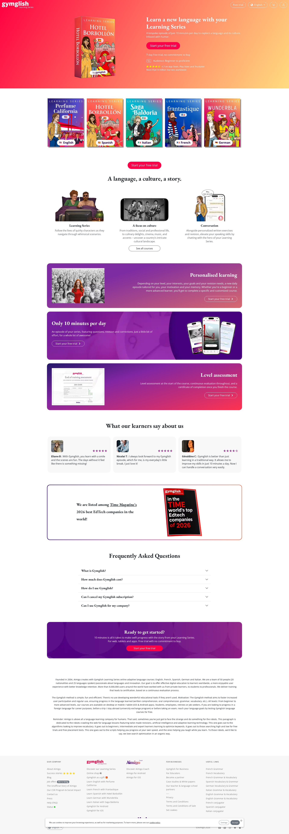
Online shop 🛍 (94, 773)
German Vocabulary (216, 785)
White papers (188, 781)
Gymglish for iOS (95, 810)
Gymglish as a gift (96, 777)
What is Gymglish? (93, 571)
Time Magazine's (123, 504)
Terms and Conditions (177, 801)
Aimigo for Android (136, 773)
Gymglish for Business (177, 769)
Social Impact (74, 790)
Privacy (169, 797)
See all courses (144, 248)
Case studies (172, 781)
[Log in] (283, 5)
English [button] (258, 4)
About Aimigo (54, 769)
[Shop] (273, 5)
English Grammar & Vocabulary (221, 798)
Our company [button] (54, 762)
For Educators (173, 773)
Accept (235, 822)
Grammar (233, 781)
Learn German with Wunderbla (102, 797)
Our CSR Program (56, 790)
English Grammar (215, 794)
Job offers (57, 781)
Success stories (54, 773)
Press (49, 798)
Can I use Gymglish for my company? (105, 605)
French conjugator (215, 802)
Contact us (52, 794)
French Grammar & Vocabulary (221, 777)
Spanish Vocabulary (216, 781)
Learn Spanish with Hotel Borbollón (104, 793)
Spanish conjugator (215, 806)
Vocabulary (230, 790)
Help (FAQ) (52, 802)
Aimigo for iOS (133, 777)
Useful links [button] (212, 762)
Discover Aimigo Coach (137, 769)
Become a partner (175, 777)
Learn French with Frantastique (102, 789)
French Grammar (214, 769)
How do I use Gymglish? (97, 588)
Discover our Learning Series (101, 769)
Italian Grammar (214, 790)
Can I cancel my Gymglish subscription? (107, 597)
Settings (224, 822)
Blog (49, 777)
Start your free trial (163, 46)
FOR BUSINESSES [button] (174, 762)
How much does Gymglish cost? (102, 579)
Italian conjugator (215, 811)
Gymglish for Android (97, 806)
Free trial (238, 4)
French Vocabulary (215, 773)
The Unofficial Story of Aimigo (62, 785)
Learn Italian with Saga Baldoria (103, 802)
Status (50, 806)
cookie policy (154, 822)
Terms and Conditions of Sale (181, 805)
